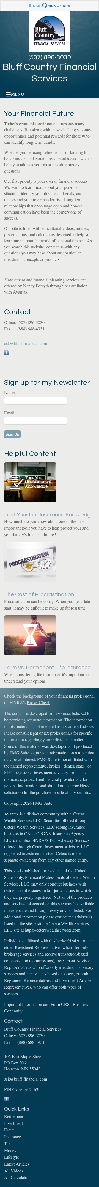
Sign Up (12, 434)
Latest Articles (16, 1164)
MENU (17, 94)
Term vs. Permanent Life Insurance (47, 667)
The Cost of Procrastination (39, 594)
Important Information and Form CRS (37, 1004)
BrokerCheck (38, 702)
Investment (13, 1123)
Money (10, 1150)
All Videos (13, 1171)
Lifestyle (11, 1157)
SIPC (50, 840)
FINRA (38, 840)
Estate (9, 1130)
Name (9, 392)
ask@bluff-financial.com (25, 343)
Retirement (13, 1116)
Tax (7, 1143)
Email (9, 413)
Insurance (12, 1136)
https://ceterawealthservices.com (52, 930)
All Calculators (17, 1177)
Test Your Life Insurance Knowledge (49, 515)
